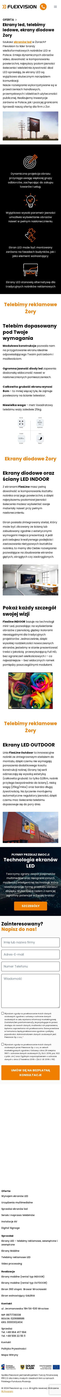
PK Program (7, 1391)
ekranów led (23, 42)
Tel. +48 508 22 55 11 (13, 1336)
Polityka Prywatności (13, 1348)
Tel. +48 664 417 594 (13, 1332)
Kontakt (6, 1342)
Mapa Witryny (9, 1355)
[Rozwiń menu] (55, 6)
